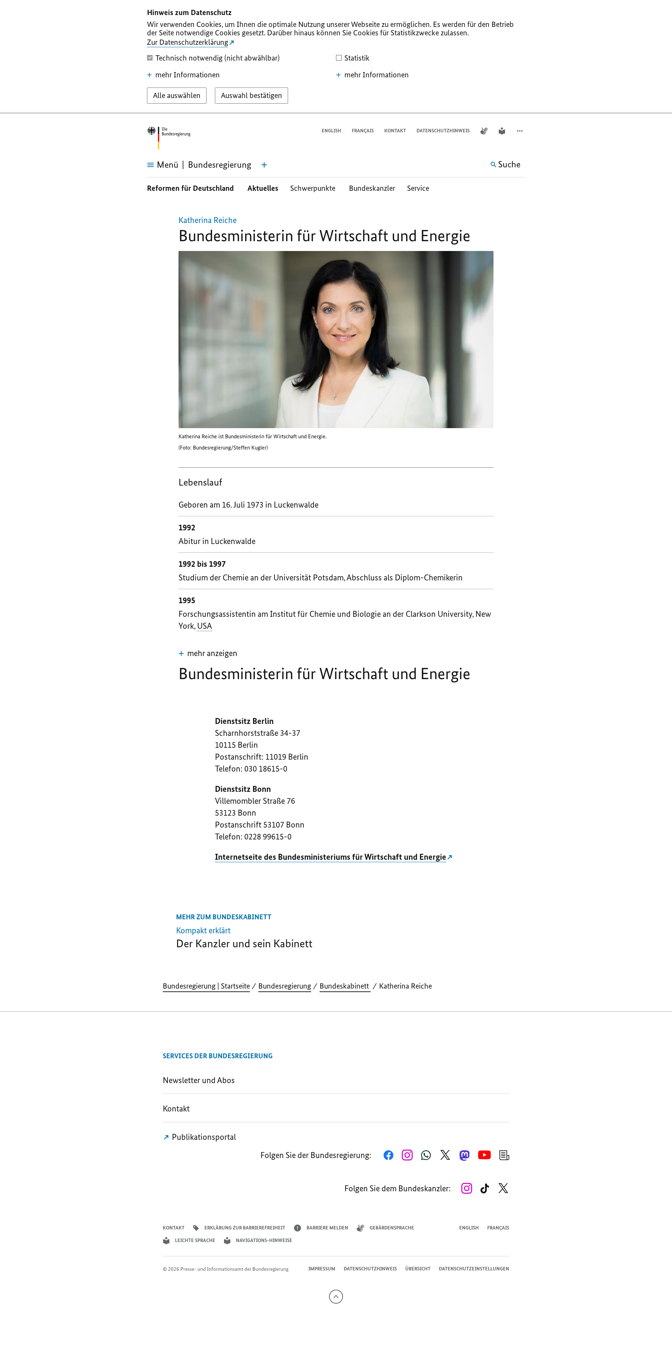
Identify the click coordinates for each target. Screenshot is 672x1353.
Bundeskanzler (372, 188)
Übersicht (417, 1269)
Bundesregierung (284, 986)
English (331, 131)
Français (363, 131)
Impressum (321, 1269)
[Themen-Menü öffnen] (264, 165)
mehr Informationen (187, 75)
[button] (520, 131)
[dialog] (336, 57)
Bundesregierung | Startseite (206, 986)
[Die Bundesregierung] (168, 138)
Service (420, 188)
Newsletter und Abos (200, 1080)
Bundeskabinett (345, 986)
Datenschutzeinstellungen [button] (474, 1269)
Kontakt (395, 131)
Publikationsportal (203, 1137)
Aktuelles (262, 188)
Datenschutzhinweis (443, 131)
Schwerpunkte (313, 188)
